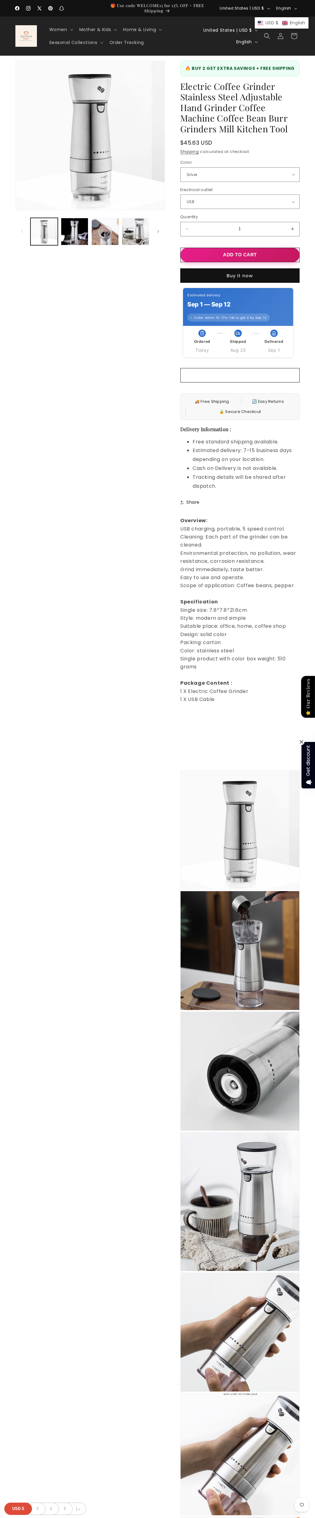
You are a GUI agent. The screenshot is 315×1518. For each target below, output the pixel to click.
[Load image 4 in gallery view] (135, 231)
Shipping (189, 151)
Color (186, 162)
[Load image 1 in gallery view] (44, 231)
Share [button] (193, 502)
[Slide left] (22, 231)
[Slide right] (158, 231)
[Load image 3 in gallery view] (105, 231)
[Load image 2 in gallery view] (74, 231)
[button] (61, 29)
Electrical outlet (196, 190)
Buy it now (240, 275)
